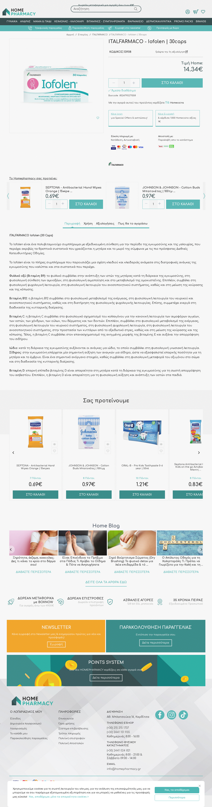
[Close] (200, 786)
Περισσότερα (177, 797)
